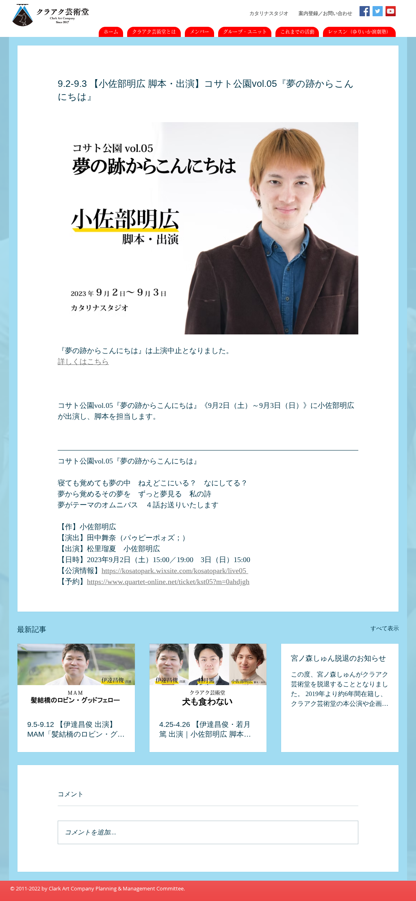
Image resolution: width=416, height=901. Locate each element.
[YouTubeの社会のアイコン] (391, 11)
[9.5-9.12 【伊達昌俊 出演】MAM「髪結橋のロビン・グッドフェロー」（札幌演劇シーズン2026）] (76, 676)
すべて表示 (384, 628)
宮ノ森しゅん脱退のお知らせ (338, 658)
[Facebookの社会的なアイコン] (365, 11)
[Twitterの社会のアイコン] (378, 11)
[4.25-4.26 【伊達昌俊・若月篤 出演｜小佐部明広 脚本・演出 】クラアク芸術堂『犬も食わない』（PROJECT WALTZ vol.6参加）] (208, 676)
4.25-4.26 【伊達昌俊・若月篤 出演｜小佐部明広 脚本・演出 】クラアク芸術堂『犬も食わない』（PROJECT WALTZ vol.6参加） (207, 729)
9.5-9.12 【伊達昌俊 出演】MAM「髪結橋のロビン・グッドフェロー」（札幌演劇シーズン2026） (76, 729)
